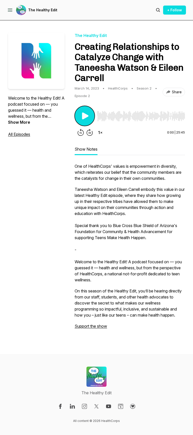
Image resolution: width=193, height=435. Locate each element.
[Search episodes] (158, 10)
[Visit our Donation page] (132, 406)
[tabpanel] (130, 248)
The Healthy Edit (42, 10)
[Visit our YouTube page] (108, 406)
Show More (19, 122)
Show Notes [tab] (86, 149)
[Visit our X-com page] (96, 406)
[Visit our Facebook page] (60, 406)
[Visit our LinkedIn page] (72, 406)
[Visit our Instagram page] (84, 406)
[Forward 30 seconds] (89, 132)
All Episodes (19, 134)
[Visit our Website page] (120, 406)
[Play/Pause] (85, 116)
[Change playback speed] (100, 132)
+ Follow (174, 10)
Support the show (91, 326)
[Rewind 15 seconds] (80, 132)
